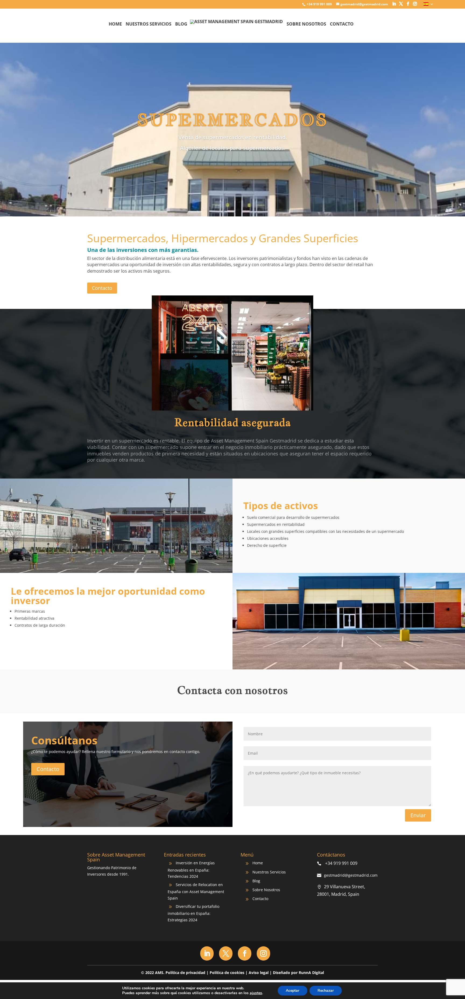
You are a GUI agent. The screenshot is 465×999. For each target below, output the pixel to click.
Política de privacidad (185, 972)
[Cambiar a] (429, 5)
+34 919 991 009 (319, 4)
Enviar (418, 815)
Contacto (342, 24)
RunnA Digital (311, 972)
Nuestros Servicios (148, 24)
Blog (181, 24)
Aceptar (292, 990)
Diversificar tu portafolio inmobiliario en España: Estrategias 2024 (193, 913)
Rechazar (326, 990)
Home (115, 24)
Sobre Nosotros (306, 24)
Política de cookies (227, 972)
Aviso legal (259, 972)
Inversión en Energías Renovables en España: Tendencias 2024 (191, 869)
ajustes (256, 993)
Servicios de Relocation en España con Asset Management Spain (196, 891)
